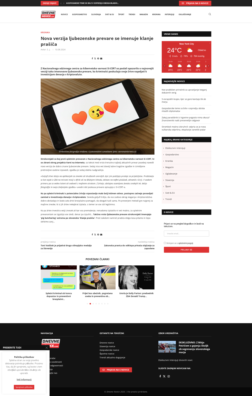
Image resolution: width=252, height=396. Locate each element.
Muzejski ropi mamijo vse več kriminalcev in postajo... (136, 295)
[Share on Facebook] (92, 58)
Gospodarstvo (79, 14)
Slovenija (96, 14)
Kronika (156, 14)
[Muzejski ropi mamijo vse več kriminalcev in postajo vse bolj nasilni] (136, 277)
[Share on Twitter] (95, 58)
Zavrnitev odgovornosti (52, 362)
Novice (64, 14)
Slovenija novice (107, 343)
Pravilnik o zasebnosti (51, 359)
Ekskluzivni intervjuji (175, 148)
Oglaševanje (185, 14)
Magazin (144, 14)
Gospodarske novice (109, 347)
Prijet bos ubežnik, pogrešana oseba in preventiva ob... (59, 295)
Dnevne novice (107, 339)
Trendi (132, 14)
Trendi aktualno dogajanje (112, 354)
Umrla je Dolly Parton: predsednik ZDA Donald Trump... (97, 295)
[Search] (209, 14)
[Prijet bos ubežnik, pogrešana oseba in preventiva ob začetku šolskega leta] (59, 277)
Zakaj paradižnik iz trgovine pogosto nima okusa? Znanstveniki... (98, 3)
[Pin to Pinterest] (98, 58)
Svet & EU (109, 14)
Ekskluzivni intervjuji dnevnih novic (175, 357)
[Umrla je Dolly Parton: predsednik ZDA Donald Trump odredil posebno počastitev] (98, 277)
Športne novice (107, 350)
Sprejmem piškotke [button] (24, 387)
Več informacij (24, 379)
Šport (121, 14)
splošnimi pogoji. (186, 243)
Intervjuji (169, 14)
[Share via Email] (101, 58)
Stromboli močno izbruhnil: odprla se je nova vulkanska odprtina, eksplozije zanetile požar (184, 128)
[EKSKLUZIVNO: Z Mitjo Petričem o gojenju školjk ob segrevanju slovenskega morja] (167, 344)
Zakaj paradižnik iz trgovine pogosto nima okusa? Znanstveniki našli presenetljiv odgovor (186, 119)
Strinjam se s (180, 243)
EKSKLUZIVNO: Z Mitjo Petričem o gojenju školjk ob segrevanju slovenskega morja (194, 344)
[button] (61, 3)
